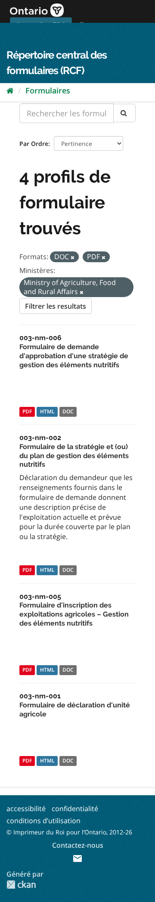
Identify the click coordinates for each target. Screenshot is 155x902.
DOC (68, 411)
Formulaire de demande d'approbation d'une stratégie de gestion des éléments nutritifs (73, 356)
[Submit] (124, 113)
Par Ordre (33, 143)
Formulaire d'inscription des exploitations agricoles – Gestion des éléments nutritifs (74, 614)
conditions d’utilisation (43, 820)
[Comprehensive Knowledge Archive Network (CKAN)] (21, 884)
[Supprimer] (72, 257)
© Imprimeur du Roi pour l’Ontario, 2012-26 (69, 832)
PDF (27, 411)
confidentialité (75, 808)
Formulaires (47, 90)
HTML (47, 411)
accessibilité (26, 808)
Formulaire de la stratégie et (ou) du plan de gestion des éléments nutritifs (74, 456)
